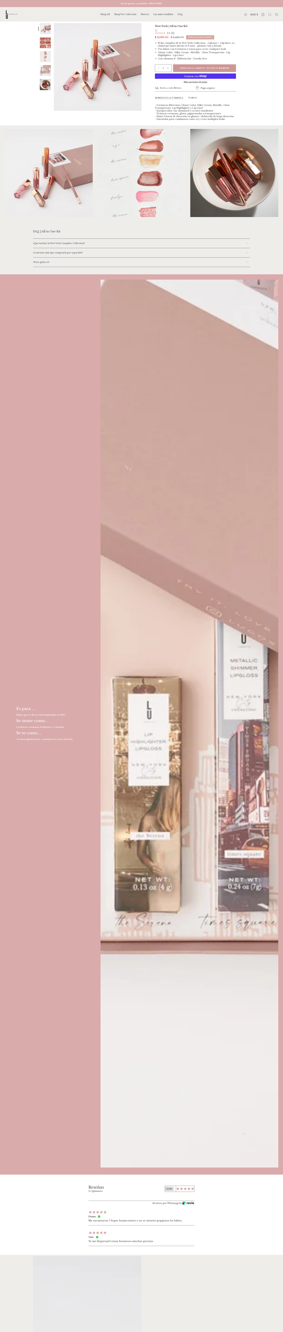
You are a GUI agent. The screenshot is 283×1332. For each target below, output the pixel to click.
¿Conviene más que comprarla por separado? (58, 252)
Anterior (54, 67)
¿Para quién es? (41, 262)
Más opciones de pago (195, 82)
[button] (125, 14)
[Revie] (188, 1203)
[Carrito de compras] (276, 14)
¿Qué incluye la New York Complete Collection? (59, 243)
